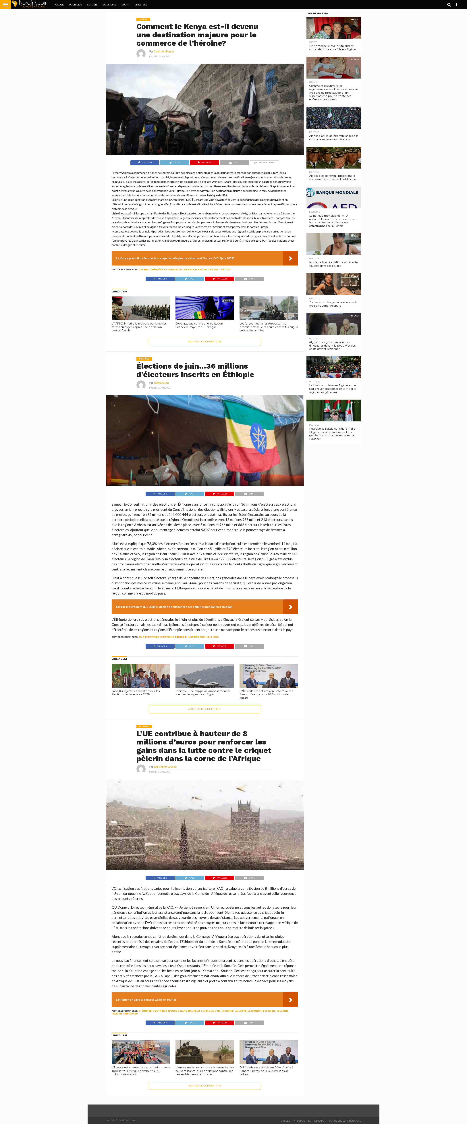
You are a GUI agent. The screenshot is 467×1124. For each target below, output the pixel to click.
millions (213, 637)
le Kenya (188, 269)
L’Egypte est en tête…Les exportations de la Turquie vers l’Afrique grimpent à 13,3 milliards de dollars (141, 1071)
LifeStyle (141, 4)
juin (203, 637)
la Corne (227, 1011)
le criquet (255, 1011)
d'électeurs (151, 637)
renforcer (130, 1013)
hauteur (194, 1011)
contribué (160, 1011)
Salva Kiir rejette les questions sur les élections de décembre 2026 (136, 692)
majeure (201, 269)
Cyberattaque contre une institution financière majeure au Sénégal (199, 325)
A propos (299, 1121)
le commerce (173, 269)
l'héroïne (156, 269)
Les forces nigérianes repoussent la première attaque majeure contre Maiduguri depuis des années (269, 327)
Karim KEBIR (161, 382)
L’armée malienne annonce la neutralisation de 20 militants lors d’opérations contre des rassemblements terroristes (204, 1071)
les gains (269, 1011)
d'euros (173, 1011)
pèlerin (117, 1013)
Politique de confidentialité (344, 1121)
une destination (219, 269)
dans (183, 1011)
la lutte (240, 1011)
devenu (144, 269)
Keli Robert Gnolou (165, 766)
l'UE (217, 1011)
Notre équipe (316, 1121)
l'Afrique (207, 1011)
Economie (109, 4)
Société (92, 4)
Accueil (59, 4)
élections (167, 637)
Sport (125, 4)
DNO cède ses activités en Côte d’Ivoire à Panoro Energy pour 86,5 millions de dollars (267, 694)
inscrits (193, 637)
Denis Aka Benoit (164, 51)
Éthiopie (181, 637)
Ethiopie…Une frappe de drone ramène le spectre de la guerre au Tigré (203, 692)
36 (140, 637)
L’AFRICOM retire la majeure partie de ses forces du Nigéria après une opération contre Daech (139, 327)
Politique (75, 4)
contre (146, 1011)
